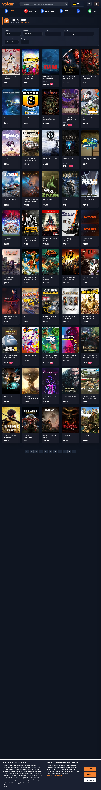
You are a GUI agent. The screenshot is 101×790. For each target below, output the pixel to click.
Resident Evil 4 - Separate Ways (10, 317)
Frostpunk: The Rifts (50, 159)
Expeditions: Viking (69, 396)
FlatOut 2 (27, 316)
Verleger (66, 31)
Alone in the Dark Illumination (29, 436)
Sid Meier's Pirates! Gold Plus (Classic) (30, 278)
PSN (82, 11)
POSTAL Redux (68, 435)
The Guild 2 (86, 435)
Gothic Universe (68, 159)
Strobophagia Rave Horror (49, 397)
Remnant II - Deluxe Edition (50, 239)
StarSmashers (8, 118)
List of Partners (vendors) (55, 775)
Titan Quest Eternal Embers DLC (89, 78)
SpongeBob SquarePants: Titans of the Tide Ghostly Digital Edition (50, 358)
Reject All (90, 774)
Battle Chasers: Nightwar (48, 278)
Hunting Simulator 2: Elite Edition (11, 436)
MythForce (7, 239)
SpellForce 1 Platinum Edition (69, 317)
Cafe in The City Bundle (88, 119)
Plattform (25, 31)
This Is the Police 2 (89, 200)
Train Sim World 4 (10, 200)
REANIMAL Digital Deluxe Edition (49, 78)
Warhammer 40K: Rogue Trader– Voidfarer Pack (90, 357)
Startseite (15, 22)
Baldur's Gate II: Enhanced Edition (69, 78)
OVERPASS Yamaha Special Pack (49, 317)
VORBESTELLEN (50, 11)
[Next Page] (74, 451)
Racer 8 (26, 118)
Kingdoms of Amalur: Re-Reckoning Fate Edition (31, 201)
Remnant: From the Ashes (49, 436)
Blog (94, 11)
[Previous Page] (27, 451)
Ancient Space (8, 396)
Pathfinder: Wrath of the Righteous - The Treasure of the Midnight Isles (70, 120)
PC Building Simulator (67, 239)
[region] (50, 774)
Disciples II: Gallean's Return (90, 278)
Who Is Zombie (48, 200)
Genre (46, 31)
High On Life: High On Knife (10, 78)
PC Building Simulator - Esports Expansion (69, 357)
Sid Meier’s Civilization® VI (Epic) (31, 397)
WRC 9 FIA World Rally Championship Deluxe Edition (30, 160)
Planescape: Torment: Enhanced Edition (50, 119)
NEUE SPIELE (66, 11)
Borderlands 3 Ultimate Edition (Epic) (89, 317)
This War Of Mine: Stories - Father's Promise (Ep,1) (31, 240)
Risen (65, 200)
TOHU (6, 159)
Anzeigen (23, 39)
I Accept (89, 769)
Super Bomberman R (30, 355)
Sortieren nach (9, 39)
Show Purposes (90, 780)
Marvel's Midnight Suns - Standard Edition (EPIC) (70, 279)
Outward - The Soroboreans (9, 278)
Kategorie (7, 31)
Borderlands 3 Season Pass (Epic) (30, 78)
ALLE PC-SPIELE (11, 11)
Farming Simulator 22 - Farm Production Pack (90, 398)
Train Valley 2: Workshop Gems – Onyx (10, 356)
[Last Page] (69, 451)
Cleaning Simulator (89, 159)
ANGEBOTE (32, 11)
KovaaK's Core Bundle (87, 239)
